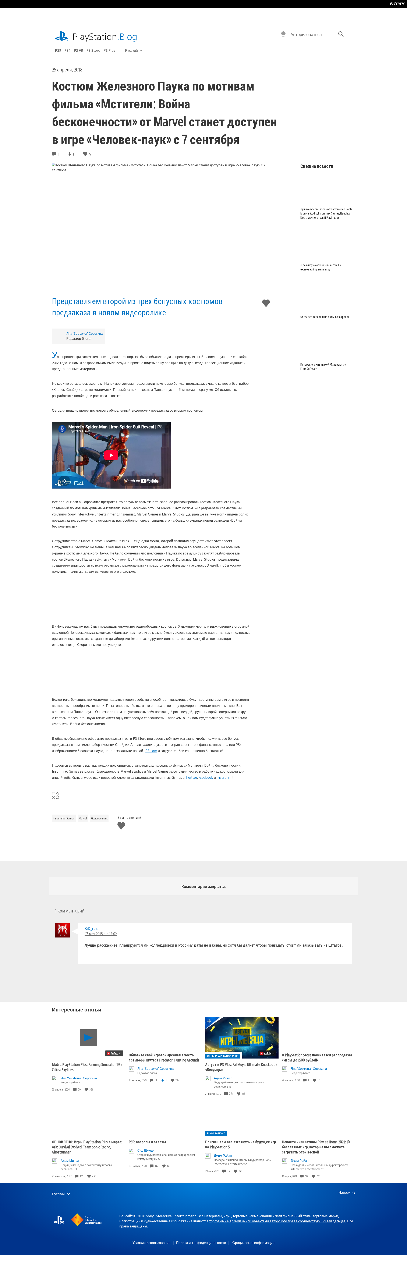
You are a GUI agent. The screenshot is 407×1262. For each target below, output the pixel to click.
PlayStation (104, 36)
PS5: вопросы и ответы (147, 1141)
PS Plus (109, 50)
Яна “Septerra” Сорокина (84, 333)
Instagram (224, 777)
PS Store (93, 50)
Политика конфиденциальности (201, 1242)
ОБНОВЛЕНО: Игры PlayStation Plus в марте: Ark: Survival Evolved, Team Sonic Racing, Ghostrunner (87, 1146)
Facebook (205, 777)
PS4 (67, 50)
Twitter (191, 777)
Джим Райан (223, 1155)
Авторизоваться (306, 34)
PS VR (78, 50)
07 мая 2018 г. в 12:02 (101, 933)
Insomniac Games (64, 818)
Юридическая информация (253, 1242)
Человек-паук (99, 818)
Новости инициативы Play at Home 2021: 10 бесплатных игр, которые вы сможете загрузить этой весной (316, 1146)
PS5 (58, 50)
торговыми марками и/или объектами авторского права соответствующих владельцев (277, 1221)
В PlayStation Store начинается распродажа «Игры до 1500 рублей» (317, 1057)
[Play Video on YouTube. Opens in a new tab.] (114, 1053)
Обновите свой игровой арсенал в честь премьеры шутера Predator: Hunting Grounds (164, 1057)
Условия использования (151, 1242)
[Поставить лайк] (87, 1090)
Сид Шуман (145, 1150)
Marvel (83, 818)
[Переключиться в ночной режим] (283, 34)
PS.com (151, 750)
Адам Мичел (223, 1078)
